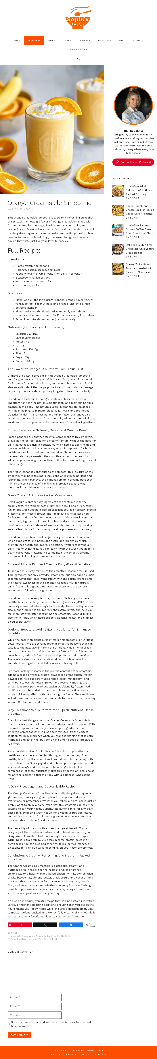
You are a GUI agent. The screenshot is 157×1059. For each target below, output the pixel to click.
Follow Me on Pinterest (136, 162)
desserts (84, 40)
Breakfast (34, 40)
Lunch (51, 40)
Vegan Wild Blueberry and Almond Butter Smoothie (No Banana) (41, 936)
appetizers (104, 40)
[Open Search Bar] (78, 58)
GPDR (100, 1050)
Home (17, 40)
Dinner (67, 40)
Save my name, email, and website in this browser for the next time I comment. (51, 1024)
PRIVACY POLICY (78, 49)
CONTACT (91, 1050)
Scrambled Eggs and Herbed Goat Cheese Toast (34, 939)
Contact (138, 40)
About (122, 40)
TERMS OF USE (77, 1050)
